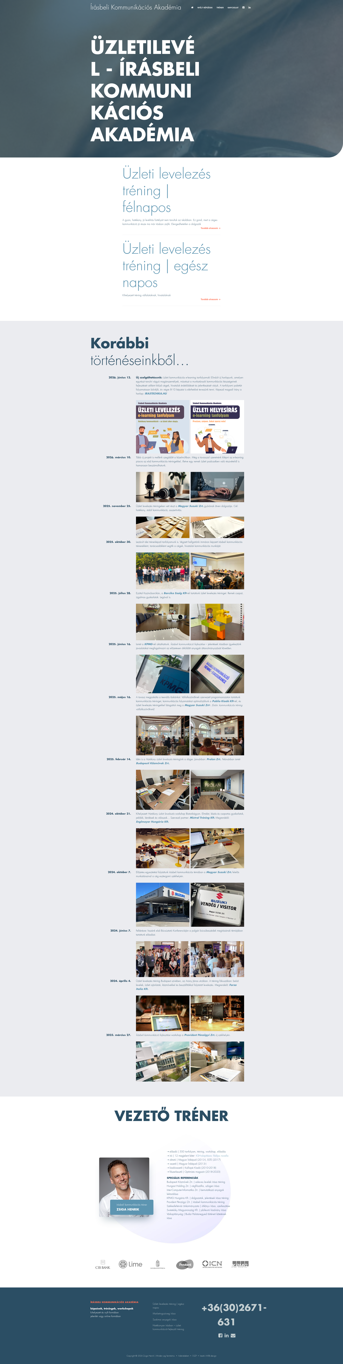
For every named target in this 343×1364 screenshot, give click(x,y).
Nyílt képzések (204, 7)
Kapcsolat (233, 7)
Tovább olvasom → (211, 228)
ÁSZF (194, 1356)
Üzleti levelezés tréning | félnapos (166, 191)
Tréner (220, 7)
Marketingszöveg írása (164, 1313)
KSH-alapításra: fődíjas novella (212, 1155)
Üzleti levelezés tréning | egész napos (166, 266)
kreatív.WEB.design (208, 1356)
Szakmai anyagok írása (164, 1319)
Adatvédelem (183, 1356)
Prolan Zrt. (214, 759)
